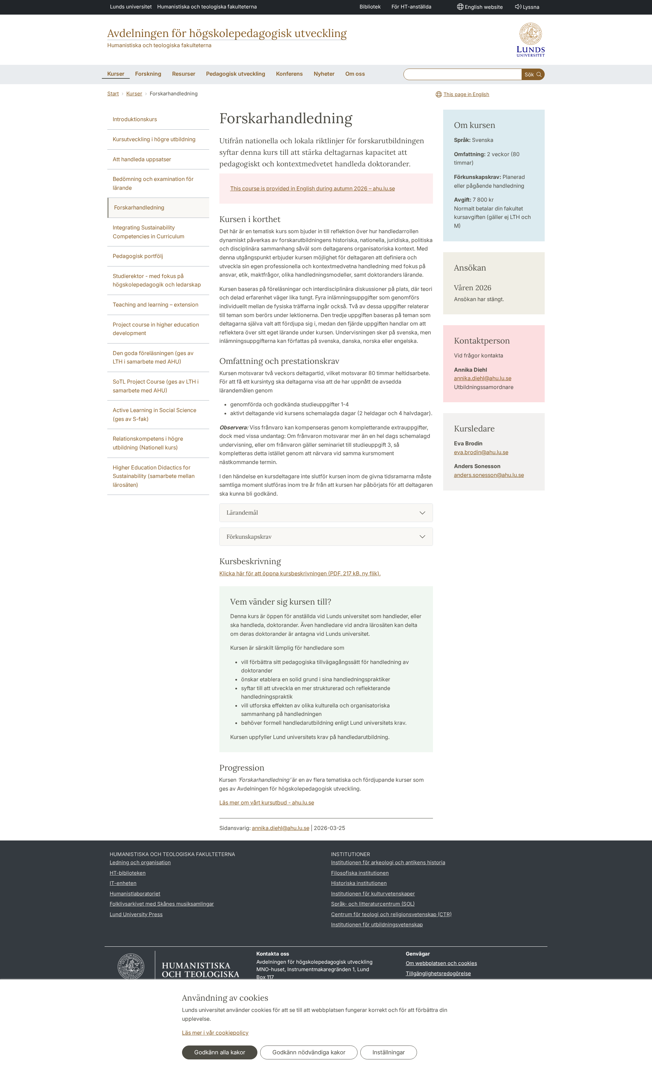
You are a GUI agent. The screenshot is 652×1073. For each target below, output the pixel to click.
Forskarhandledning (139, 207)
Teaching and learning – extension (155, 304)
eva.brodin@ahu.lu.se (481, 452)
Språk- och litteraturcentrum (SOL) (373, 904)
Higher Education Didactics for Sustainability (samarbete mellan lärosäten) (154, 476)
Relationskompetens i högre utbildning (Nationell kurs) (148, 443)
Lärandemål (242, 512)
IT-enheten (123, 883)
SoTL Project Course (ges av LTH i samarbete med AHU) (156, 386)
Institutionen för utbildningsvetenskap (377, 924)
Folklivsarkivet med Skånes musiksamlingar (162, 904)
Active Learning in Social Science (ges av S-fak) (154, 414)
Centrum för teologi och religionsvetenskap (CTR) (391, 914)
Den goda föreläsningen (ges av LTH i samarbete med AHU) (153, 357)
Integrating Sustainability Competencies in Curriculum (148, 232)
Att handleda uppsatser (142, 159)
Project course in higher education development (156, 329)
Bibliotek (370, 6)
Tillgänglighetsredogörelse (438, 973)
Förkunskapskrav (249, 536)
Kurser (134, 93)
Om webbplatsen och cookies (441, 963)
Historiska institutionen (359, 883)
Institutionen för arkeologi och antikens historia (388, 862)
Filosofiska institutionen (360, 873)
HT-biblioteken (128, 873)
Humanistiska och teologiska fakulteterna (207, 6)
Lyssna (531, 7)
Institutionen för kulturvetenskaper (373, 893)
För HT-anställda (411, 6)
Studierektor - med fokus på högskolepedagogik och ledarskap (157, 280)
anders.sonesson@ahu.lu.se (489, 474)
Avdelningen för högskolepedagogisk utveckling (227, 33)
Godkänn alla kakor (219, 1052)
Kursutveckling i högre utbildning (154, 139)
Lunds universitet (131, 6)
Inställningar (389, 1052)
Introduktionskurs (135, 119)
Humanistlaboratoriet (135, 893)
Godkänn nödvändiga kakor (308, 1052)
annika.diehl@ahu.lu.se (482, 378)
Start (113, 93)
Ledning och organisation (140, 862)
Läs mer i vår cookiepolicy (215, 1032)
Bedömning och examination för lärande (153, 183)
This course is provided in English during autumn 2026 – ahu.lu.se (312, 188)
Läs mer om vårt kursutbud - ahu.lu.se (266, 802)
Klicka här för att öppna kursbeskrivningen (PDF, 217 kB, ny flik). (300, 573)
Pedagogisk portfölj (138, 256)
